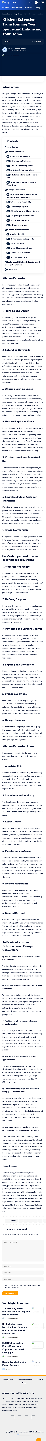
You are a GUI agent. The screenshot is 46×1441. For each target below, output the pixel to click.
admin (10, 48)
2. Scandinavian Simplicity (22, 239)
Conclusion (12, 269)
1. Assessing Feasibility (20, 202)
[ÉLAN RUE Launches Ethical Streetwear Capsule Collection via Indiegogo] (38, 1345)
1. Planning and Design (20, 156)
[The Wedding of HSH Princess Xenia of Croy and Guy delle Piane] (38, 1310)
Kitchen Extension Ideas (18, 229)
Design (23, 48)
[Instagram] (33, 1417)
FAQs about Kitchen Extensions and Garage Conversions (22, 263)
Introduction (12, 147)
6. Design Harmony (18, 225)
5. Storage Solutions (19, 220)
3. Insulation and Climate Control (25, 211)
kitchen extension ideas (13, 126)
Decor (17, 48)
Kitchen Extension (15, 151)
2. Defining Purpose (19, 206)
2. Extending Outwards (20, 161)
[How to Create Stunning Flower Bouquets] (38, 1364)
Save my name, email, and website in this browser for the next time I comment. (23, 1286)
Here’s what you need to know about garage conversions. (21, 195)
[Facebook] (13, 1417)
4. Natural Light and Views (22, 170)
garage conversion (29, 573)
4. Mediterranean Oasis (21, 248)
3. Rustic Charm (17, 243)
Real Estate (40, 1327)
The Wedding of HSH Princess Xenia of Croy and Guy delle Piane (16, 1311)
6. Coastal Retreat (19, 257)
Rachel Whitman (12, 1318)
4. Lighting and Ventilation (22, 215)
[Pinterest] (26, 1417)
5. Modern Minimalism (20, 252)
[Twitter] (20, 1417)
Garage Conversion (16, 190)
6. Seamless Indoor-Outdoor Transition (21, 183)
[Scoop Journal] (9, 2)
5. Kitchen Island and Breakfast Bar (22, 176)
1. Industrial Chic (17, 234)
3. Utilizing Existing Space (21, 165)
